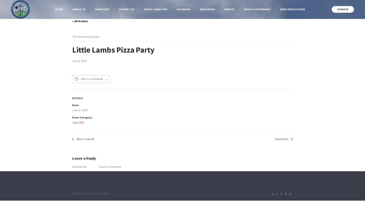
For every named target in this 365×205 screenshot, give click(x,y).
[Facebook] (277, 194)
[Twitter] (286, 194)
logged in (92, 167)
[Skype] (290, 194)
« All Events (80, 21)
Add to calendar (92, 79)
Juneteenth (281, 139)
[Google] (281, 194)
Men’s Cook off (85, 139)
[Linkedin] (273, 194)
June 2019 (78, 122)
